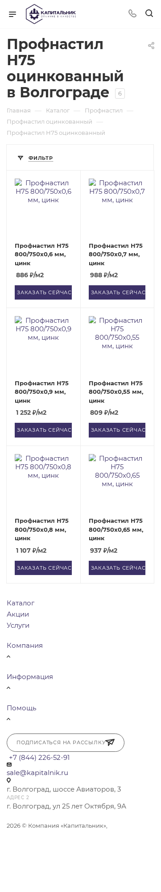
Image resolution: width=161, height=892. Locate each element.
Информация (30, 676)
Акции (18, 614)
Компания (25, 645)
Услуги (18, 625)
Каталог (20, 603)
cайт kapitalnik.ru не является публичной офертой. (64, 835)
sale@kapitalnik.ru (37, 772)
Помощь (21, 708)
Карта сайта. (54, 845)
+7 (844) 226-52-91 (39, 757)
